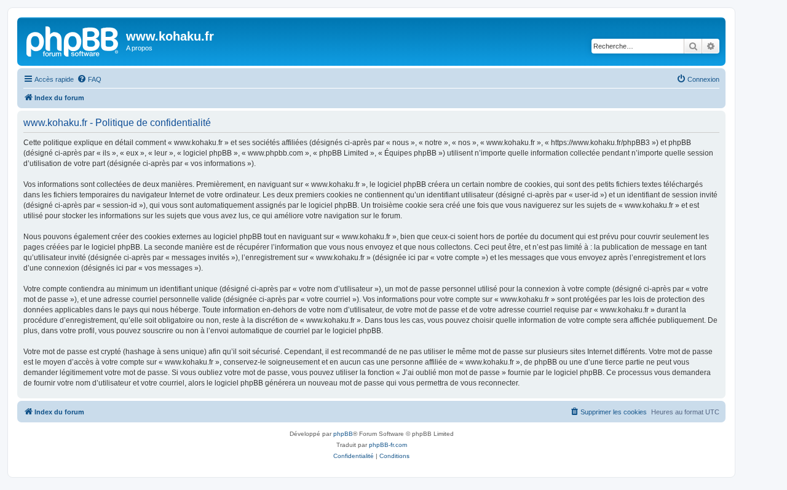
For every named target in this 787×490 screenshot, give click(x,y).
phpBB (343, 433)
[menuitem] (89, 79)
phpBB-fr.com (388, 444)
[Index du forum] (73, 40)
